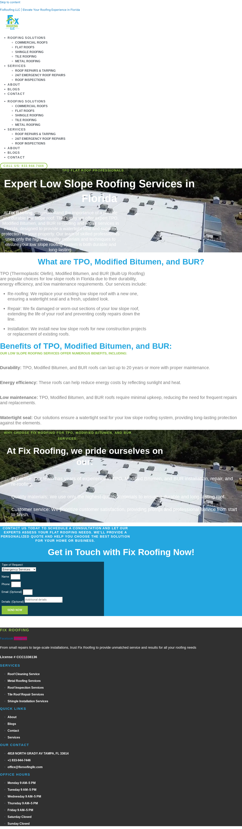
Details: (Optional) (13, 601)
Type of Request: (12, 564)
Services (17, 66)
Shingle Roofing (29, 52)
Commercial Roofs (31, 42)
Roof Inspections (30, 79)
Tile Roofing (25, 56)
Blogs (14, 89)
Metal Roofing (27, 61)
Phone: (6, 584)
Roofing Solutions (27, 37)
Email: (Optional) (12, 592)
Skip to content (10, 2)
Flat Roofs (24, 47)
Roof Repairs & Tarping (35, 70)
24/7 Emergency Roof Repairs (40, 75)
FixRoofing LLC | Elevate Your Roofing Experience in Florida (40, 10)
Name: (6, 576)
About (14, 84)
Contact (16, 93)
